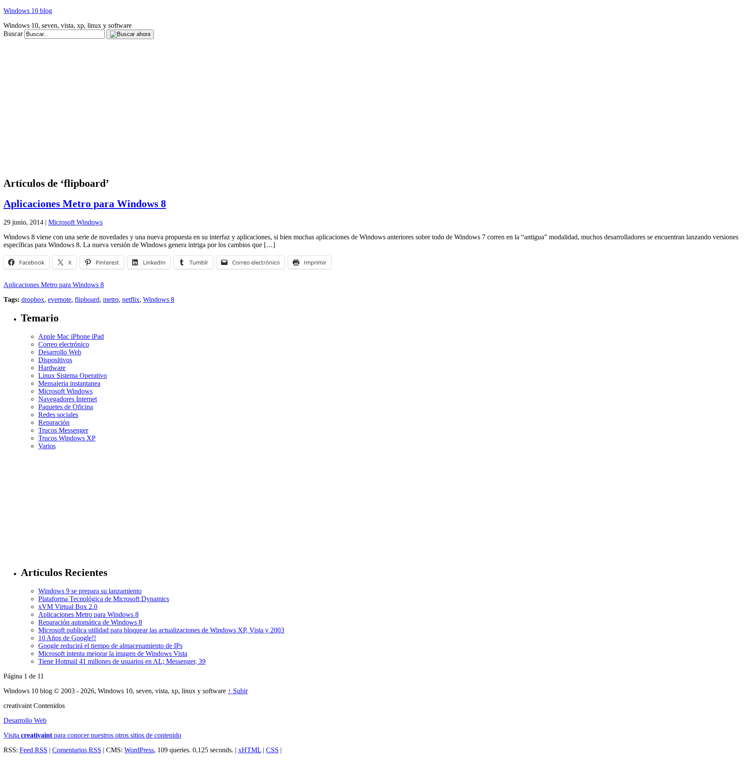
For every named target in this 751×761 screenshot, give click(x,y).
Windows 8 (158, 299)
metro (111, 299)
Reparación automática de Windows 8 (90, 622)
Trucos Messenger (63, 430)
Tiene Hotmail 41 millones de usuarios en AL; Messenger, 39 (122, 661)
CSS (272, 750)
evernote (59, 299)
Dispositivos (55, 360)
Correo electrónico (63, 344)
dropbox (32, 299)
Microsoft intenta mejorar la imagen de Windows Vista (112, 653)
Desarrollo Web (59, 352)
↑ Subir (238, 691)
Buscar (13, 33)
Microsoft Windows (75, 222)
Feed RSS (33, 750)
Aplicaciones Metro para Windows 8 (84, 203)
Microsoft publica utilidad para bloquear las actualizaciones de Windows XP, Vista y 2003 (161, 630)
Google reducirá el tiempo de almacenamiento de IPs (110, 645)
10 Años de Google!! (67, 638)
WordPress (139, 750)
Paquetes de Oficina (65, 406)
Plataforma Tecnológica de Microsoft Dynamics (103, 598)
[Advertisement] (161, 42)
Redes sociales (58, 414)
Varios (47, 446)
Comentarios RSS (76, 750)
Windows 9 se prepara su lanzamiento (90, 591)
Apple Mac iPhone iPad (71, 336)
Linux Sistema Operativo (72, 375)
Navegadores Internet (67, 399)
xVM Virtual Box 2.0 (67, 606)
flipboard (87, 299)
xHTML (249, 750)
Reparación (54, 422)
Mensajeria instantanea (69, 383)
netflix (131, 299)
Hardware (52, 367)
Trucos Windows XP (67, 438)
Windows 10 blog (27, 10)
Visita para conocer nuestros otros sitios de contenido (92, 735)
